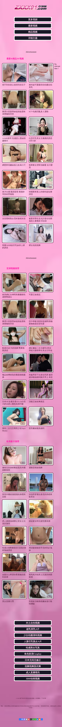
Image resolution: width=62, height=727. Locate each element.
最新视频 (32, 25)
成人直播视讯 (33, 672)
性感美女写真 (33, 647)
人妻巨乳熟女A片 (33, 641)
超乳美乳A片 (32, 629)
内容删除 (37, 698)
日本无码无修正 (33, 660)
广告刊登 (43, 698)
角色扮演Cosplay (32, 654)
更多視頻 (32, 19)
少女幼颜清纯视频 (33, 635)
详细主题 (32, 38)
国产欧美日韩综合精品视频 (27, 698)
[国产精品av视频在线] (31, 10)
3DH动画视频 (33, 678)
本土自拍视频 (33, 623)
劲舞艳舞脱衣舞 (33, 666)
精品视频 (32, 32)
